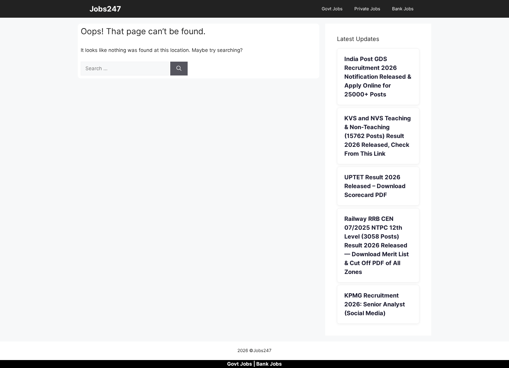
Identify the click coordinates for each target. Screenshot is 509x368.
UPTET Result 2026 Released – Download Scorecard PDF (375, 186)
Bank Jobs (403, 9)
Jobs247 (105, 8)
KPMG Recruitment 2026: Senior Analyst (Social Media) (374, 304)
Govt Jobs (332, 9)
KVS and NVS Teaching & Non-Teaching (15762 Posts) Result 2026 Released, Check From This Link (377, 136)
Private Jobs (367, 9)
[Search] (179, 69)
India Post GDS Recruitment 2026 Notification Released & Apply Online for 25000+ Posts (377, 76)
